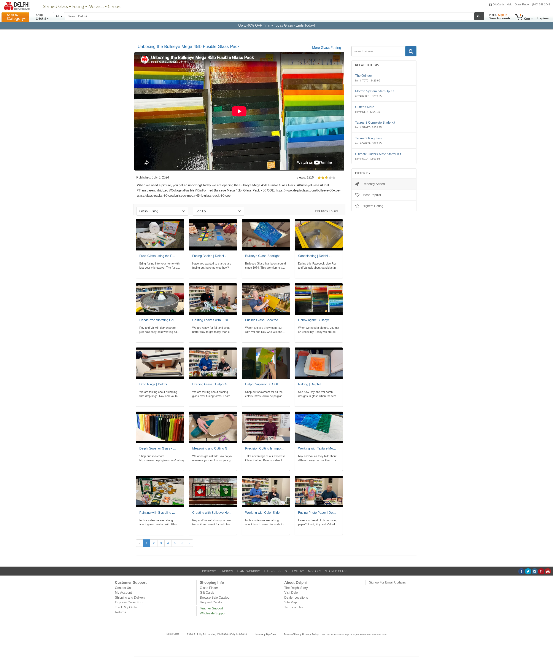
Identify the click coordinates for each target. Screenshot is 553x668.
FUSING (269, 571)
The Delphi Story (296, 588)
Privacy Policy (310, 634)
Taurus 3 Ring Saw (368, 140)
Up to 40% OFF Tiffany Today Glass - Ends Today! (276, 25)
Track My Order (126, 607)
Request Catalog (211, 602)
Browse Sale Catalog (214, 597)
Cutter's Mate (367, 109)
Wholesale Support (213, 613)
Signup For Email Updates (387, 582)
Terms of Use (293, 607)
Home (259, 634)
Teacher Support (211, 608)
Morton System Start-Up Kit (374, 93)
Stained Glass (55, 7)
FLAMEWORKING (248, 571)
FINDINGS (226, 571)
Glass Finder (522, 4)
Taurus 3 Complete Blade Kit (375, 125)
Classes (114, 7)
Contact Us (123, 588)
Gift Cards (498, 4)
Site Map (290, 602)
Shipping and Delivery (130, 597)
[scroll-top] (546, 653)
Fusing (78, 7)
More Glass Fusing (326, 47)
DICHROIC (209, 571)
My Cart (271, 634)
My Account (123, 592)
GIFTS (282, 571)
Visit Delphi (292, 592)
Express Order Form (129, 602)
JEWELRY (297, 571)
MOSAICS (314, 571)
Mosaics (96, 7)
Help (509, 4)
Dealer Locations (296, 597)
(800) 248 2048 (541, 4)
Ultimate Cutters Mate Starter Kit (378, 156)
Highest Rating (372, 206)
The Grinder (367, 78)
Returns (120, 612)
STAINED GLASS (336, 571)
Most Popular (371, 195)
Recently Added (373, 184)
